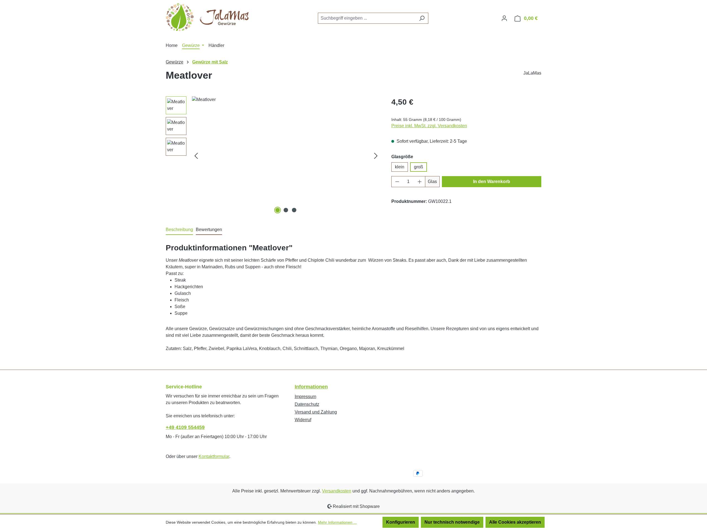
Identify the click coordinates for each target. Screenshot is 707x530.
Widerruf (303, 419)
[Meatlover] (286, 155)
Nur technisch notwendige (452, 522)
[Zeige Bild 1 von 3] (277, 210)
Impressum (305, 396)
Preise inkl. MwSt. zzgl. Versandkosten (429, 125)
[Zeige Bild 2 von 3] (286, 210)
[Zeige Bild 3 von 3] (294, 210)
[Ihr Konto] (504, 18)
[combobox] (367, 18)
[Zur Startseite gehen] (207, 17)
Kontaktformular (214, 456)
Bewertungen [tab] (209, 229)
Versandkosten (336, 491)
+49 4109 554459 (185, 427)
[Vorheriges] (196, 156)
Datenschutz (307, 404)
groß (418, 167)
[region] (273, 155)
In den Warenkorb (491, 181)
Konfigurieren (400, 522)
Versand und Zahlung (316, 412)
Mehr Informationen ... (337, 522)
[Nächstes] (376, 156)
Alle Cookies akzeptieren (515, 522)
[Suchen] (421, 18)
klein (399, 167)
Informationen (311, 386)
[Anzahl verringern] (397, 181)
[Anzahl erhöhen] (420, 181)
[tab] (179, 230)
